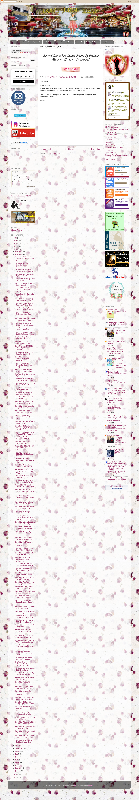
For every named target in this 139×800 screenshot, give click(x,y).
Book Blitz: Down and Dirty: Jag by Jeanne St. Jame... (24, 569)
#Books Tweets (16, 230)
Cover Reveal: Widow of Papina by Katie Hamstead (24, 270)
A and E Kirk (111, 348)
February (18, 768)
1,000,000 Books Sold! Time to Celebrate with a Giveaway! (120, 333)
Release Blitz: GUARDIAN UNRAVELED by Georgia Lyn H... (24, 653)
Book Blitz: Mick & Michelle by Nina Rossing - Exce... (24, 741)
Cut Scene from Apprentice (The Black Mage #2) (116, 472)
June (17, 757)
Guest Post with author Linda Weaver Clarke (116, 429)
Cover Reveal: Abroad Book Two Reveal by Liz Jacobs (24, 481)
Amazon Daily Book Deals (114, 147)
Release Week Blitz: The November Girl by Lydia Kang (23, 631)
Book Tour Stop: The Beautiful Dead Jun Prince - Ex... (25, 417)
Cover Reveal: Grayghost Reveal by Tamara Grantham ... (23, 265)
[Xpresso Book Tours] (114, 250)
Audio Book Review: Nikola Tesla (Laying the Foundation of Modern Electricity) (116, 392)
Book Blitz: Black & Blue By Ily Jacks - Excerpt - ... (25, 442)
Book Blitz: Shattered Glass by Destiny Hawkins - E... (25, 592)
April (17, 762)
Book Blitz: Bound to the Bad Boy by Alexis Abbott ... (24, 407)
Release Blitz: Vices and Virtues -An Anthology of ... (25, 486)
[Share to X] (89, 77)
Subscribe (23, 81)
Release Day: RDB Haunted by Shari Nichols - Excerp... (25, 295)
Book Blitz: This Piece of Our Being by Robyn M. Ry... (24, 583)
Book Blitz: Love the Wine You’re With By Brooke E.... (24, 527)
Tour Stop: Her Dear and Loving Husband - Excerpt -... (24, 602)
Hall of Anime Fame (114, 358)
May (16, 760)
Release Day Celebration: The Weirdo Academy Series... (25, 641)
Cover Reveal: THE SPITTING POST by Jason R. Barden (25, 616)
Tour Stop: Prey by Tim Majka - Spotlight (25, 625)
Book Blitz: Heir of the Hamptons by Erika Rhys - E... (24, 533)
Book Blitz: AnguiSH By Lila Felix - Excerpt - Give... (24, 554)
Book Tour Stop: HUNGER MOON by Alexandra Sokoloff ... (24, 347)
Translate (26, 52)
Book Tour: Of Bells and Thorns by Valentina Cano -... (24, 258)
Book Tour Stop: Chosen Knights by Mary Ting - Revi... (23, 314)
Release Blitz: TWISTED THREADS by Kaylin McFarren (23, 289)
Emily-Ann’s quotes (19, 171)
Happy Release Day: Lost (119, 451)
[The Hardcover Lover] (117, 300)
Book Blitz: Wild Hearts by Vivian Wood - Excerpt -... (24, 402)
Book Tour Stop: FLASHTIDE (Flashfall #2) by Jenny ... (25, 433)
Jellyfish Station (110, 159)
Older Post (96, 149)
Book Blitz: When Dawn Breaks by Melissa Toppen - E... (25, 491)
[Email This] (86, 77)
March (17, 765)
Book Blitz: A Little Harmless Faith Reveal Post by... (25, 523)
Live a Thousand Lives (114, 389)
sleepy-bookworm (113, 407)
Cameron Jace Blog (113, 435)
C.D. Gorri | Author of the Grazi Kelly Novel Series (115, 323)
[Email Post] (82, 77)
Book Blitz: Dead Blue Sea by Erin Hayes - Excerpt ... (24, 674)
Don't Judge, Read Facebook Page (116, 129)
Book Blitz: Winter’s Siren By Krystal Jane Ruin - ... (25, 727)
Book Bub (108, 140)
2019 (15, 243)
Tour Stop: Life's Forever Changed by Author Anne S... (24, 708)
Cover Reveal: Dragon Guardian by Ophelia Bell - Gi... (24, 460)
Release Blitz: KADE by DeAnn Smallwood (25, 279)
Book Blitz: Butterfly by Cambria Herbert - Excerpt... (23, 693)
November (19, 254)
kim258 (76, 786)
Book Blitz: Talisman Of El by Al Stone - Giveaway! (24, 723)
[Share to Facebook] (91, 77)
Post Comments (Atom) (57, 153)
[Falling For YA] (23, 222)
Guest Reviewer (107, 42)
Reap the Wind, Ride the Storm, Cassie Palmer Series (116, 156)
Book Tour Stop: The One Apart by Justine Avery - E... (25, 370)
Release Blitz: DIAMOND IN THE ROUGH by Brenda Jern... (24, 447)
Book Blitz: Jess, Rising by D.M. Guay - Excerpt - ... (25, 422)
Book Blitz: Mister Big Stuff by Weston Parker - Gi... (25, 384)
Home (14, 42)
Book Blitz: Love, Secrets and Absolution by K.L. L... (25, 732)
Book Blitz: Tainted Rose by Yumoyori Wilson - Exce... (24, 304)
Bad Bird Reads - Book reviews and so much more (116, 478)
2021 (15, 241)
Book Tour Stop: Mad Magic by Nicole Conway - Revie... (24, 333)
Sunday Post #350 (120, 311)
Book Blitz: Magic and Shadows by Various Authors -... (22, 559)
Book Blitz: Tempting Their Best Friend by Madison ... (24, 549)
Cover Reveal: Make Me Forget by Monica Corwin (24, 703)
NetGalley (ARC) (110, 137)
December (19, 252)
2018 (15, 246)
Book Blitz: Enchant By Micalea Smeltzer (23, 388)
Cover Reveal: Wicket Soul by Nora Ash (24, 397)
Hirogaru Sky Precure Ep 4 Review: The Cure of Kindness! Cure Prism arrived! (120, 363)
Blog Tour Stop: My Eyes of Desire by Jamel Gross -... (24, 714)
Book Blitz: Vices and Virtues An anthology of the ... (25, 507)
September (19, 748)
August (17, 751)
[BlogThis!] (87, 77)
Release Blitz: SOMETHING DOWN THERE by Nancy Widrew (24, 471)
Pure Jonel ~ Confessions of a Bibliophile (116, 426)
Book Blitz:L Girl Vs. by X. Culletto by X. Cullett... (23, 342)
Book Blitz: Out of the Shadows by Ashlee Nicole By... (24, 497)
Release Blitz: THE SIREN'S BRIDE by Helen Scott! (24, 587)
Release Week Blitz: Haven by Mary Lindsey (24, 678)
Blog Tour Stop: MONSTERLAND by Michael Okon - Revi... (23, 663)
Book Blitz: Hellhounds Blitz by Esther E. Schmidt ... (24, 275)
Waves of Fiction (113, 310)
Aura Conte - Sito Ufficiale (116, 341)
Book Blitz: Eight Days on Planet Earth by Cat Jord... (24, 538)
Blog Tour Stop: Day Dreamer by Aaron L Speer (25, 375)
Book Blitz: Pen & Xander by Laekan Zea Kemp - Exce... (24, 736)
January (18, 771)
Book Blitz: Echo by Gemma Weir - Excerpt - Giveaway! (24, 308)
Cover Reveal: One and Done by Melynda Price (24, 669)
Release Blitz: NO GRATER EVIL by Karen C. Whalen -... (25, 564)
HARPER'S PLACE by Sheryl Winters (24, 476)
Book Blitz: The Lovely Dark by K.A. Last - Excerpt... (24, 698)
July (16, 754)
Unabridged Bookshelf (115, 449)
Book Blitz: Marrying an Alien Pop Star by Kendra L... (25, 328)
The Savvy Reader (113, 372)
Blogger (90, 786)
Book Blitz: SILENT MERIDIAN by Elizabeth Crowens (24, 454)
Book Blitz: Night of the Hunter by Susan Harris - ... (24, 683)
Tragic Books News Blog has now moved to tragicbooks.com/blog (116, 418)
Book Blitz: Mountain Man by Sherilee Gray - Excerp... (25, 574)
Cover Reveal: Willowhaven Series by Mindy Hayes (24, 658)
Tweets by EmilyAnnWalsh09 (21, 196)
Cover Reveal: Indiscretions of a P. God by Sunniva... (25, 437)
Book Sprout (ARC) (111, 134)
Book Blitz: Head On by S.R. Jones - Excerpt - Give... (24, 636)
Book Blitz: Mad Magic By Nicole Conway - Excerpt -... (25, 512)
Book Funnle (109, 142)
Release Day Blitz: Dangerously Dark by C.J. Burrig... (24, 517)
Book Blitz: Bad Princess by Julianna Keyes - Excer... (24, 299)
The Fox (110, 343)
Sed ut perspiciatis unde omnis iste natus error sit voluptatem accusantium (115, 351)
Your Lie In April (110, 152)
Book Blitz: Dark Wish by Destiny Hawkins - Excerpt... (23, 543)
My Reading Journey (112, 127)
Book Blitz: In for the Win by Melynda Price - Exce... (24, 578)
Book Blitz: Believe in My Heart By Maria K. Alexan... (24, 324)
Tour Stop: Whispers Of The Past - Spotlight (24, 284)
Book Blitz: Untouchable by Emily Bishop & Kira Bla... (24, 596)
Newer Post (45, 149)
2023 (15, 238)
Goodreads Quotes (30, 186)
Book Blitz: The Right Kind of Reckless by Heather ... (25, 612)
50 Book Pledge (110, 145)
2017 (15, 249)
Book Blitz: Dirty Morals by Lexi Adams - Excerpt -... (24, 411)
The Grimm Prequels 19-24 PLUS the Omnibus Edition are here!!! (120, 440)
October (18, 745)
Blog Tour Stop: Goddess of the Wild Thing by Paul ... (24, 338)
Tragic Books (111, 415)
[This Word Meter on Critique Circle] (106, 50)
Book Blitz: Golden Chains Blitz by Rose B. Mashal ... (24, 466)
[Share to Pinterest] (93, 77)
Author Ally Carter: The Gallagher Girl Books (115, 399)
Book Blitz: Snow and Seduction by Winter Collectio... (22, 358)
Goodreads (109, 150)
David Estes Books (113, 329)
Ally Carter (22, 182)
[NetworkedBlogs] (116, 486)
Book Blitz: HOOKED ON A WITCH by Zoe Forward (24, 621)
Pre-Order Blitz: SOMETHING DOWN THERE (25, 718)
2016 (15, 774)
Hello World (111, 402)
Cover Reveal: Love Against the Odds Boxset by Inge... (24, 379)
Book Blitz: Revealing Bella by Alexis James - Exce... (25, 607)
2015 (15, 777)
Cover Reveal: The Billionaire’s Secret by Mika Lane (25, 393)
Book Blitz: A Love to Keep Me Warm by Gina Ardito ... (25, 503)
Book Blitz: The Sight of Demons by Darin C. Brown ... (25, 646)
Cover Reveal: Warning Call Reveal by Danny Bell (24, 353)
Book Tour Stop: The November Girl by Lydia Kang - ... (23, 365)
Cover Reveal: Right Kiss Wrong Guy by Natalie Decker (23, 427)
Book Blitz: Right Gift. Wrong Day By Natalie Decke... (25, 319)
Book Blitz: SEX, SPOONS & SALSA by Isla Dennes (24, 687)
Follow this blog (116, 488)
